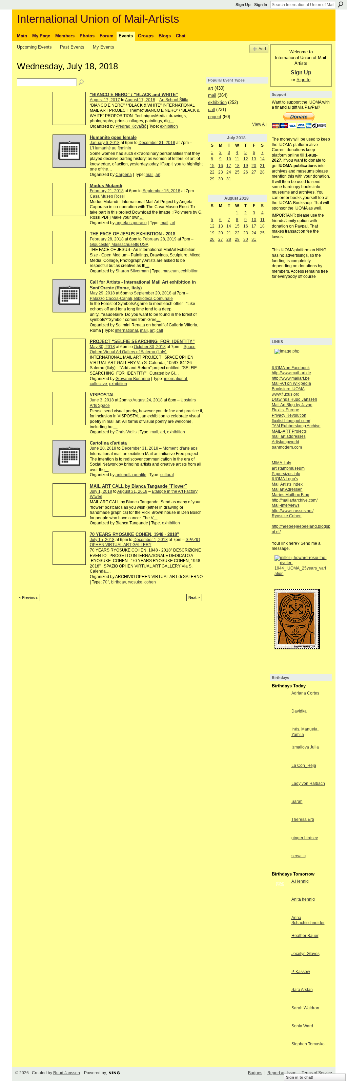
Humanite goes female (113, 137)
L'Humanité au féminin (110, 148)
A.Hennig (300, 881)
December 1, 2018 (151, 539)
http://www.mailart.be (291, 378)
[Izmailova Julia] (280, 753)
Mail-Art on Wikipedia (291, 383)
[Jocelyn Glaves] (280, 959)
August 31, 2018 (132, 491)
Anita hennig (303, 899)
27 (253, 172)
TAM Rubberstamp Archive (296, 426)
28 (262, 172)
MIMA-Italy (281, 463)
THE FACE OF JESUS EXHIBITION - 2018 (132, 233)
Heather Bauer (305, 935)
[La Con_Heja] (280, 771)
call (160, 330)
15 (212, 165)
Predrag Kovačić (131, 126)
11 (237, 159)
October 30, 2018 (150, 346)
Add (262, 49)
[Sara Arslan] (280, 995)
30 (220, 179)
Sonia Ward (302, 1026)
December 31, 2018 (157, 142)
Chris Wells (126, 432)
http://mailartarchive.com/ (295, 500)
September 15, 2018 (161, 190)
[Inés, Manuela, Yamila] (280, 735)
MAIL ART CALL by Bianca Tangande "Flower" (138, 486)
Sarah (297, 801)
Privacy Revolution (289, 415)
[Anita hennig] (280, 905)
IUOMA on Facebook (291, 367)
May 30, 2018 (102, 346)
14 (262, 159)
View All (259, 124)
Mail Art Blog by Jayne (292, 404)
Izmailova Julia (305, 747)
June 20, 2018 (103, 448)
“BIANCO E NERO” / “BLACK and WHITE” (134, 94)
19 (245, 165)
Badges (255, 1072)
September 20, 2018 (152, 293)
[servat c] (280, 861)
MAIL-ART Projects (289, 431)
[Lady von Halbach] (280, 789)
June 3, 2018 (102, 400)
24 (228, 172)
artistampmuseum (288, 468)
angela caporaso (131, 222)
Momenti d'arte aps (180, 448)
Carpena (124, 174)
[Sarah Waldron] (280, 1014)
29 (212, 179)
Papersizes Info (286, 473)
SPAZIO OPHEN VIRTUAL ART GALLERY (145, 542)
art (158, 174)
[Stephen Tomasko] (280, 1050)
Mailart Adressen (287, 489)
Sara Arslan (302, 989)
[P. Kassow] (280, 977)
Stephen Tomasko (308, 1044)
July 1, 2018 (101, 491)
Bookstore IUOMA (288, 388)
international (126, 330)
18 (237, 165)
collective (98, 383)
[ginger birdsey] (280, 843)
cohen (150, 582)
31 (228, 179)
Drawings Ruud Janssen (294, 399)
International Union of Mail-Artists (98, 19)
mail (150, 174)
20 (253, 165)
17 (228, 165)
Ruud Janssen (66, 1072)
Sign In (260, 4)
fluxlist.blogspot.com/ (291, 420)
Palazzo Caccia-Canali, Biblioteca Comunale (131, 298)
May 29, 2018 (102, 293)
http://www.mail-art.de (291, 373)
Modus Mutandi (106, 185)
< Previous (28, 597)
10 (228, 159)
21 (262, 165)
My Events (103, 47)
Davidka (299, 711)
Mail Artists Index (287, 484)
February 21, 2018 (107, 190)
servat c (298, 855)
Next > (194, 597)
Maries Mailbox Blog (290, 494)
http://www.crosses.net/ (292, 510)
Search (340, 4)
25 (237, 172)
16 (220, 165)
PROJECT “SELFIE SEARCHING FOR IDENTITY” (142, 341)
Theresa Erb (302, 819)
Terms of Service (317, 1072)
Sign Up (243, 4)
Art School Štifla (173, 99)
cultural (167, 474)
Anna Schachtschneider (308, 920)
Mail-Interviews (286, 505)
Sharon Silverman (132, 271)
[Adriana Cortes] (280, 699)
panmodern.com (287, 447)
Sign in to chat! (299, 1077)
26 (245, 172)
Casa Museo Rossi (107, 196)
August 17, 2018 (140, 99)
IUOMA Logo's (285, 478)
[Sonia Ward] (280, 1032)
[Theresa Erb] (280, 825)
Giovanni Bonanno (133, 378)
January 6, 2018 (105, 142)
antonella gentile (131, 474)
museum (171, 271)
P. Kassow (300, 971)
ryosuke (135, 582)
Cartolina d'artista (108, 443)
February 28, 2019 (160, 239)
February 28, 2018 (107, 239)
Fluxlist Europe (285, 410)
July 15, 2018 (102, 539)
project (214, 116)
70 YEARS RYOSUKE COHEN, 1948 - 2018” (134, 534)
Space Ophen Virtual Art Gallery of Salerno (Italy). (143, 349)
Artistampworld (285, 441)
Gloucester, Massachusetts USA (119, 244)
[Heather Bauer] (280, 941)
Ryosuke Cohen (287, 516)
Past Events (72, 47)
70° (106, 582)
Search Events (82, 82)
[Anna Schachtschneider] (280, 923)
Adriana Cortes (305, 693)
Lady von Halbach (308, 783)
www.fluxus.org (286, 394)
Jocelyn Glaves (305, 953)
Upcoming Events (34, 47)
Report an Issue (282, 1072)
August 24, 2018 (147, 400)
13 (253, 159)
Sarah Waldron (305, 1008)
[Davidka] (280, 717)
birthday (118, 582)
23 (220, 172)
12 (245, 159)
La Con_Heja (303, 765)
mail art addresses (289, 436)
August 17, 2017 (105, 99)
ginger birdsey (304, 837)
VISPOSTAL (102, 394)
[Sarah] (280, 807)
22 (212, 172)
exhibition (169, 126)
